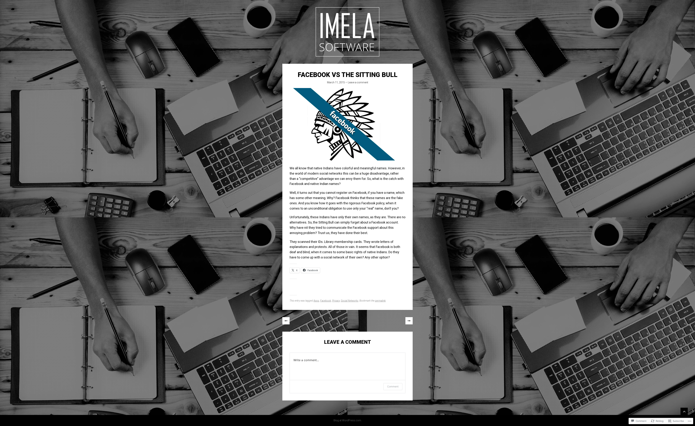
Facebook (325, 300)
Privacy (336, 300)
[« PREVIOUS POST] (286, 320)
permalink (380, 300)
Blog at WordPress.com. (348, 420)
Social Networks (349, 300)
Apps (316, 300)
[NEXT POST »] (409, 320)
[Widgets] (684, 411)
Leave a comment (358, 82)
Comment (393, 386)
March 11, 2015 (336, 82)
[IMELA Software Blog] (347, 32)
